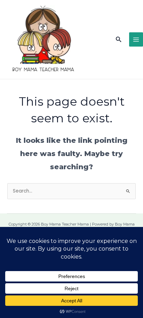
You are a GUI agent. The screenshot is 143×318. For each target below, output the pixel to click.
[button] (119, 39)
